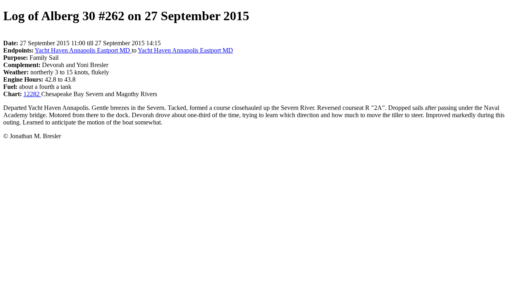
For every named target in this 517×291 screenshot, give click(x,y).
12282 (32, 94)
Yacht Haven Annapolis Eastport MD (83, 50)
